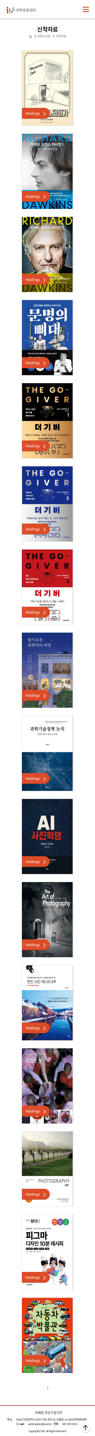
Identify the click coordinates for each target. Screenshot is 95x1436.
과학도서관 (43, 36)
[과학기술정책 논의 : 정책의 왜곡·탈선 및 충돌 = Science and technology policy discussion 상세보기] (47, 753)
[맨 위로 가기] (85, 1428)
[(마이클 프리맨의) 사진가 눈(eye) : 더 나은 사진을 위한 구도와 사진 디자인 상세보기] (47, 1086)
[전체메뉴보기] (85, 9)
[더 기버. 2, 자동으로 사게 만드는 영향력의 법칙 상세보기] (47, 504)
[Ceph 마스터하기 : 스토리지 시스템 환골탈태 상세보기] (47, 88)
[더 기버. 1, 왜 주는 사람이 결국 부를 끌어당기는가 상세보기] (47, 421)
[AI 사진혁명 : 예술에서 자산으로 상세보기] (47, 836)
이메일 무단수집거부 (48, 1412)
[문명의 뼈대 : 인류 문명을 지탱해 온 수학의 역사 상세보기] (47, 337)
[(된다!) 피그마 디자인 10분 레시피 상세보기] (47, 1252)
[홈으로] (30, 36)
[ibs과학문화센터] (24, 9)
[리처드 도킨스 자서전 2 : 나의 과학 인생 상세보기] (47, 254)
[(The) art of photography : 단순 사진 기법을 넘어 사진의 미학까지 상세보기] (47, 919)
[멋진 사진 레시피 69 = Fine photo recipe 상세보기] (47, 1003)
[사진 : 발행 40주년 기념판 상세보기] (47, 1169)
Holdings (33, 113)
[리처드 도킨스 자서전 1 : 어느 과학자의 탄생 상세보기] (47, 171)
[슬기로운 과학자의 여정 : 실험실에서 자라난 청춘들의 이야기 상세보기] (47, 670)
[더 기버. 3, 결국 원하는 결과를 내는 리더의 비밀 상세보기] (47, 587)
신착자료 (61, 36)
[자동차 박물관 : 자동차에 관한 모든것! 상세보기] (47, 1335)
